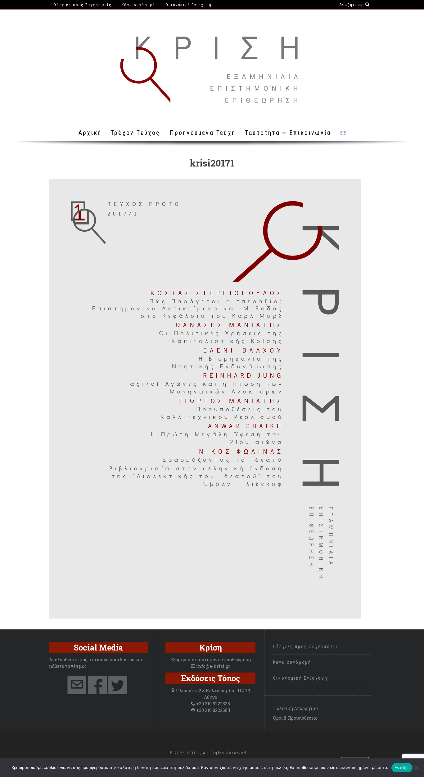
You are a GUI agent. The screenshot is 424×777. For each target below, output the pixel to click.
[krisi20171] (205, 617)
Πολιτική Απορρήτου (295, 708)
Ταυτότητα (262, 132)
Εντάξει (402, 767)
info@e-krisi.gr (213, 666)
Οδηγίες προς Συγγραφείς (306, 646)
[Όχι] (416, 768)
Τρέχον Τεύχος (135, 132)
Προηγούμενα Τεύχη (203, 132)
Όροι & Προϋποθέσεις (295, 718)
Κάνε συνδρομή (292, 662)
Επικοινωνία (310, 132)
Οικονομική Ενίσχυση (300, 678)
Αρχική (90, 132)
